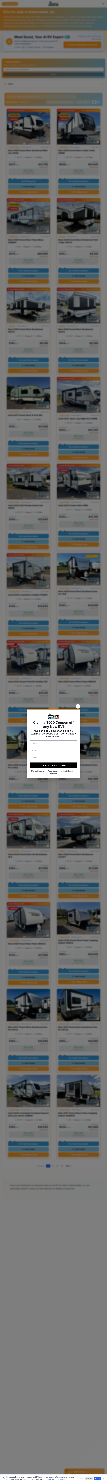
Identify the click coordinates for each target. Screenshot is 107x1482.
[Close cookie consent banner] (103, 1478)
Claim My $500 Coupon (53, 765)
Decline (89, 1478)
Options (80, 1478)
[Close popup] (78, 706)
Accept (97, 1478)
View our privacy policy (56, 1479)
